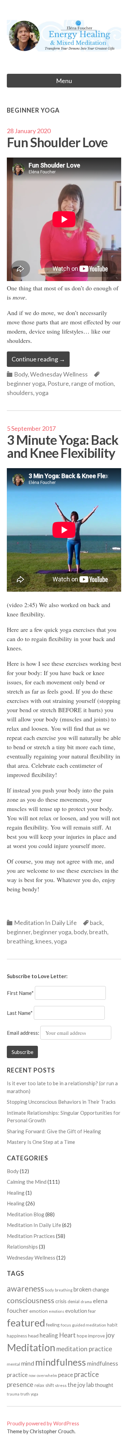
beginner (19, 932)
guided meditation (89, 1325)
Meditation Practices (31, 1236)
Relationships (22, 1246)
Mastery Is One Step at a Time (41, 1142)
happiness (17, 1336)
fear (92, 1311)
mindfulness (60, 1362)
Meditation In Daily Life (45, 922)
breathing (20, 941)
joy (110, 1335)
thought (104, 1385)
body (80, 932)
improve (96, 1336)
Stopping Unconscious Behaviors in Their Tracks (61, 1102)
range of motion (92, 383)
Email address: (23, 1033)
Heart (67, 1335)
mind (27, 1363)
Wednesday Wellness (59, 374)
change (101, 1289)
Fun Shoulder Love (57, 142)
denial (74, 1301)
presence (20, 1384)
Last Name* (20, 1013)
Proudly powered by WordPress (43, 1423)
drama (86, 1301)
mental (13, 1364)
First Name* (20, 993)
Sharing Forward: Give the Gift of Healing (54, 1131)
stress (61, 1385)
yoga (41, 392)
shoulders (20, 392)
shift (49, 1385)
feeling (53, 1325)
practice (86, 1374)
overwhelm (47, 1375)
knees (43, 941)
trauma (13, 1394)
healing (49, 1335)
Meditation (31, 1347)
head (33, 1336)
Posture (58, 383)
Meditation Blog (25, 1214)
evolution (76, 1311)
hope (82, 1336)
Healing (16, 1193)
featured (26, 1323)
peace (65, 1374)
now (32, 1375)
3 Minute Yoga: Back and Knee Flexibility (62, 446)
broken (82, 1289)
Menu (64, 80)
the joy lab (81, 1384)
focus (66, 1325)
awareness (25, 1288)
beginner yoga (26, 383)
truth (25, 1394)
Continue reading (38, 359)
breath (98, 932)
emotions (56, 1311)
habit (112, 1325)
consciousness (30, 1300)
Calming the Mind (26, 1182)
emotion (38, 1311)
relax (39, 1385)
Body (21, 374)
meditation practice (84, 1349)
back (96, 922)
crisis (61, 1301)
